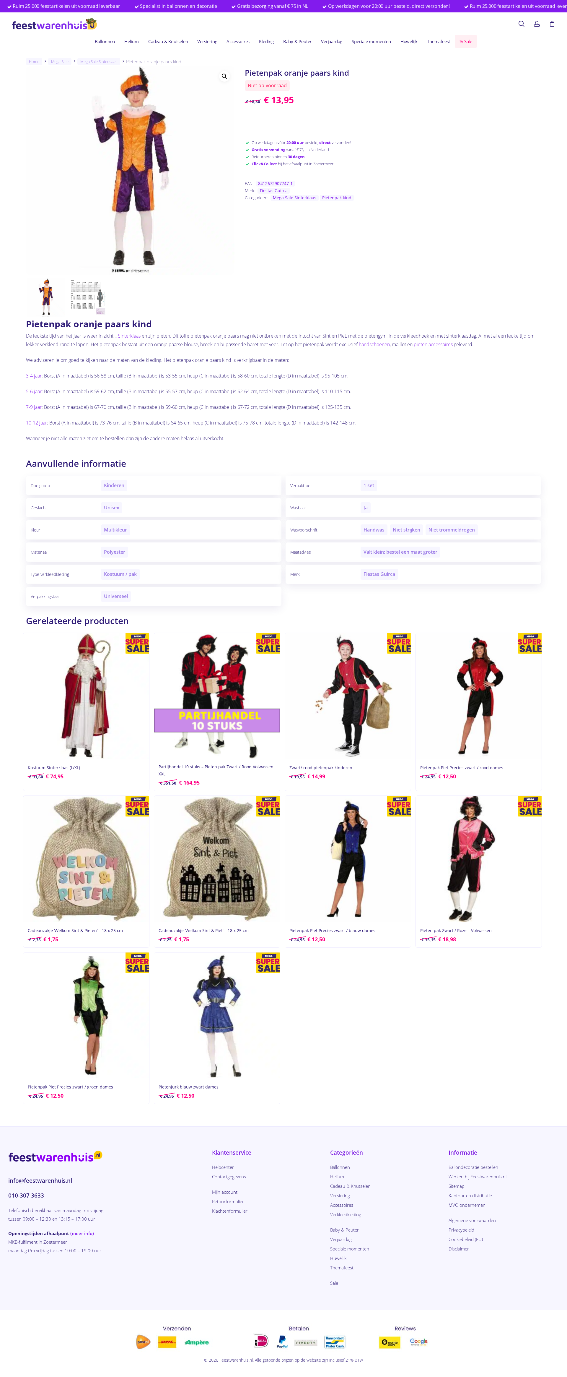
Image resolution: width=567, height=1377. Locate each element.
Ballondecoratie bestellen (473, 1167)
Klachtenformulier (229, 1211)
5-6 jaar (34, 391)
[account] (536, 24)
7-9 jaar (34, 407)
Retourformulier (228, 1201)
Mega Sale (60, 61)
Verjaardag (341, 1239)
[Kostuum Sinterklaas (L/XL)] (86, 696)
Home (34, 61)
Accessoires (341, 1205)
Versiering (340, 1195)
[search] (521, 24)
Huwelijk (338, 1258)
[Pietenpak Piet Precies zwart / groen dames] (86, 1015)
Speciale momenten (349, 1249)
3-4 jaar (34, 375)
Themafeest (341, 1268)
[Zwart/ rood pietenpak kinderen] (348, 696)
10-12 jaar (36, 422)
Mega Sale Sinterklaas (98, 61)
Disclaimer (459, 1249)
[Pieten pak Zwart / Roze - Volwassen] (479, 859)
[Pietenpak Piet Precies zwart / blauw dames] (348, 859)
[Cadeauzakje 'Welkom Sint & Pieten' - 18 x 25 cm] (86, 859)
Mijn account (224, 1192)
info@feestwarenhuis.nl (40, 1181)
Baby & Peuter (344, 1230)
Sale (334, 1283)
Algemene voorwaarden (472, 1220)
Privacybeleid (461, 1230)
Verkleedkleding (345, 1214)
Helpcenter (223, 1167)
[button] (224, 76)
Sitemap (457, 1186)
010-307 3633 (26, 1195)
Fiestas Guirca (274, 190)
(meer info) (82, 1233)
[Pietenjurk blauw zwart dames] (217, 1015)
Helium (337, 1177)
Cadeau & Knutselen (350, 1186)
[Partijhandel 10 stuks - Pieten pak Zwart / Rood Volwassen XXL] (217, 696)
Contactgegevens (229, 1177)
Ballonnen (340, 1167)
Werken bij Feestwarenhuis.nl (477, 1177)
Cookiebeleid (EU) (466, 1239)
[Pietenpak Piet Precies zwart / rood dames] (479, 696)
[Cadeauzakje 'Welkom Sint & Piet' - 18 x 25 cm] (217, 859)
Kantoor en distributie (470, 1195)
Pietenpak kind (336, 197)
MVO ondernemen (467, 1205)
